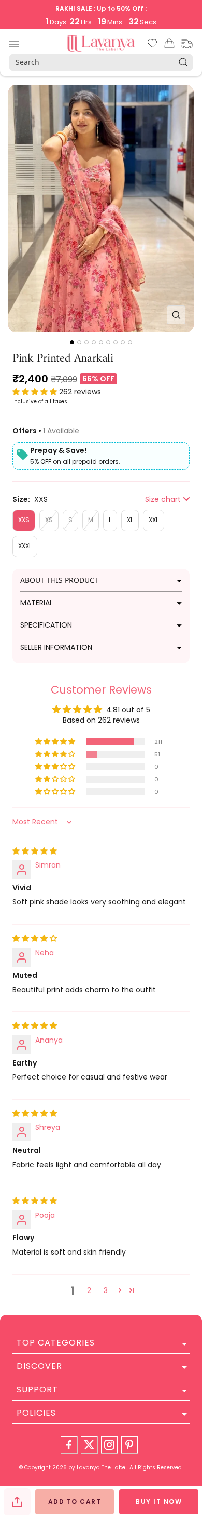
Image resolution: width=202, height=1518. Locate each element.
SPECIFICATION (46, 625)
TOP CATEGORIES (56, 1343)
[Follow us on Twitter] (89, 1444)
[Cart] (169, 45)
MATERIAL (36, 602)
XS (49, 519)
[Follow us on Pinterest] (129, 1444)
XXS (24, 519)
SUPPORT (37, 1389)
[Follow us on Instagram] (109, 1444)
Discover (39, 1366)
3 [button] (106, 1290)
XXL (153, 519)
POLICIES (36, 1413)
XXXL (25, 545)
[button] (35, 392)
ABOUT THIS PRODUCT (59, 580)
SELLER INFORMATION (56, 647)
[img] (34, 851)
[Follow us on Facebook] (69, 1444)
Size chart (163, 499)
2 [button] (89, 1290)
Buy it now (159, 1501)
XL (130, 519)
